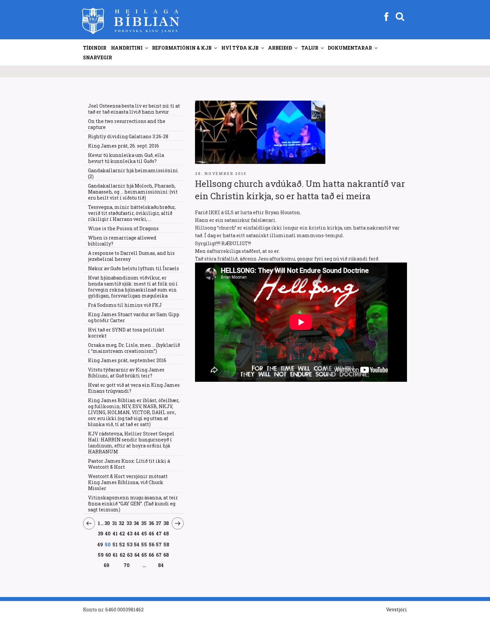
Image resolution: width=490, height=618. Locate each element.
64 (137, 554)
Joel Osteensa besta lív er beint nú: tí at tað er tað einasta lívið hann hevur (134, 109)
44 (137, 533)
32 (121, 523)
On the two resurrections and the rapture (126, 124)
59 (100, 554)
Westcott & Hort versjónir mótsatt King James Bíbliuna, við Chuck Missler (128, 482)
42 (122, 533)
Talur (309, 48)
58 (166, 544)
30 (107, 523)
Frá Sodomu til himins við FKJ (125, 305)
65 (144, 554)
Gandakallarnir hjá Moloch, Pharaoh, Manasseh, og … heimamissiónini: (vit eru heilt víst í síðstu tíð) (133, 192)
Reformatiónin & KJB (182, 48)
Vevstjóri (396, 609)
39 (100, 533)
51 (115, 544)
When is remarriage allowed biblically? (122, 241)
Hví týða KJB (240, 48)
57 (158, 544)
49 (100, 544)
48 (166, 533)
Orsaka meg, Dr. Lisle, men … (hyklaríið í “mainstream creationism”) (134, 348)
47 (159, 533)
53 (129, 544)
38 (166, 523)
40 (108, 533)
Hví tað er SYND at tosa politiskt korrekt (126, 332)
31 (114, 523)
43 (130, 533)
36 (151, 523)
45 (144, 533)
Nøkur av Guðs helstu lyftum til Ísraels (133, 268)
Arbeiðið (280, 48)
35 (144, 523)
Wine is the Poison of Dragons (123, 228)
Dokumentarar (350, 48)
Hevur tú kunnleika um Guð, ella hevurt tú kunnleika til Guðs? (126, 158)
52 (122, 544)
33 (129, 523)
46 (151, 533)
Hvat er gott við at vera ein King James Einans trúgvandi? (134, 388)
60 (108, 554)
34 (136, 523)
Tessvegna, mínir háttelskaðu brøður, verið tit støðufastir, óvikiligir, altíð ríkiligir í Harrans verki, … (132, 213)
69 (106, 565)
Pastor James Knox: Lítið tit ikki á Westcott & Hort (129, 464)
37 (158, 523)
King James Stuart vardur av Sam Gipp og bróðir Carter (133, 317)
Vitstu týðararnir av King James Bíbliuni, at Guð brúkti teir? (126, 372)
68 (166, 554)
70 (126, 565)
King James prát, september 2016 (127, 360)
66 (151, 554)
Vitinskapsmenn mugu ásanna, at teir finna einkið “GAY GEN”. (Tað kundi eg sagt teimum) (133, 503)
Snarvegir (97, 57)
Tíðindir (94, 48)
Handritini (127, 48)
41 (115, 533)
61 (115, 554)
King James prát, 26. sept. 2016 (123, 146)
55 (144, 544)
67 (159, 554)
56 (151, 544)
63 (130, 554)
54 (136, 544)
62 (122, 554)
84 (161, 565)
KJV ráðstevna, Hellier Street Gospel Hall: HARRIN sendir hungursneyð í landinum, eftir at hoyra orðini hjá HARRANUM (131, 442)
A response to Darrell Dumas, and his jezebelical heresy (131, 256)
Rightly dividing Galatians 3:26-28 (128, 136)
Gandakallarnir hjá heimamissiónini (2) (133, 173)
